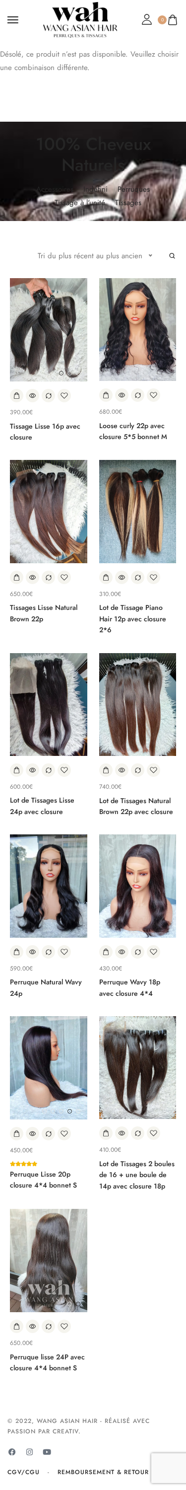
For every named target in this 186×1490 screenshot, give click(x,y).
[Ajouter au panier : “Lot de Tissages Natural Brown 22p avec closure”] (106, 770)
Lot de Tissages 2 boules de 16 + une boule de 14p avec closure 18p (137, 1175)
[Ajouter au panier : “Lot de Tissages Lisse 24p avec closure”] (16, 770)
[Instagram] (29, 1452)
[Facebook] (11, 1452)
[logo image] (80, 18)
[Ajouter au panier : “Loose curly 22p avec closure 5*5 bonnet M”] (106, 395)
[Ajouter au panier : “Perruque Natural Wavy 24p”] (16, 952)
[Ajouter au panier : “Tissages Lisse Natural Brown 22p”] (16, 577)
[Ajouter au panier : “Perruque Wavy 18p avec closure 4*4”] (106, 952)
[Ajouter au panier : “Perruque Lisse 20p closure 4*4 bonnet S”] (16, 1133)
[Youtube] (46, 1452)
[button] (61, 373)
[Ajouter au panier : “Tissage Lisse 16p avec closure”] (16, 395)
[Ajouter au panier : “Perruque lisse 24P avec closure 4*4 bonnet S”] (16, 1326)
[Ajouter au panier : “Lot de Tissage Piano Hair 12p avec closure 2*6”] (106, 577)
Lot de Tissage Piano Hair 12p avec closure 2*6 (132, 618)
